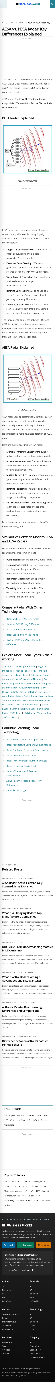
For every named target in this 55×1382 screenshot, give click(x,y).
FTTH (36, 1200)
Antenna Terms (27, 1003)
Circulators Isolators (10, 1314)
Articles (5, 1281)
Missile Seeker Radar (26, 696)
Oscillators (6, 1325)
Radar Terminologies (17, 790)
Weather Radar (44, 713)
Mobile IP (8, 1205)
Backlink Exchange (38, 1357)
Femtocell (8, 1186)
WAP (48, 1200)
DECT (6, 1181)
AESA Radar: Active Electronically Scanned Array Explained (22, 884)
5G (20, 942)
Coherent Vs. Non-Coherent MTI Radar (21, 679)
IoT (28, 1120)
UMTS (45, 1115)
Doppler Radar (17, 683)
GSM (39, 1115)
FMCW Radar (33, 683)
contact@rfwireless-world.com (18, 1270)
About (32, 1342)
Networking (9, 1200)
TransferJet (37, 1181)
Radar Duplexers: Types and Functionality (27, 750)
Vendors (6, 908)
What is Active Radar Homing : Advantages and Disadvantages (22, 978)
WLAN (12, 1120)
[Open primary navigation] (3, 4)
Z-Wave (20, 1115)
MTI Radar (7, 704)
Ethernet (34, 1186)
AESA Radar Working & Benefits (19, 666)
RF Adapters (7, 1329)
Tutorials (34, 1281)
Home (3, 22)
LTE (6, 1120)
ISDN (13, 1181)
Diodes (5, 1318)
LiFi (25, 1191)
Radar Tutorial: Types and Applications (25, 739)
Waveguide (9, 1125)
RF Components (22, 908)
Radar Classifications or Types (21, 755)
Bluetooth (30, 1115)
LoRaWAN (6, 1301)
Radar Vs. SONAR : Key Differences (23, 624)
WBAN (27, 1181)
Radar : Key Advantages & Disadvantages (26, 760)
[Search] (52, 4)
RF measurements (12, 1195)
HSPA (17, 1186)
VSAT (24, 1195)
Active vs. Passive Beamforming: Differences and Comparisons (22, 1009)
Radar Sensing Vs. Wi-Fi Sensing (22, 634)
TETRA (43, 1186)
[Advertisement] (27, 56)
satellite (44, 1120)
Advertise (6, 1350)
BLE (46, 1181)
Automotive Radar (40, 675)
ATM (20, 1181)
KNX (42, 1200)
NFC (38, 1191)
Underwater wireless (13, 1191)
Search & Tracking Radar (22, 708)
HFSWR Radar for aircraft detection (19, 691)
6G (31, 1290)
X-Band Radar (10, 717)
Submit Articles (36, 1353)
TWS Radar (15, 713)
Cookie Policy (35, 1350)
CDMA (32, 1325)
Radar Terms (21, 22)
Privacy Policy (35, 1346)
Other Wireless (27, 1037)
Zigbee (12, 1115)
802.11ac (21, 1120)
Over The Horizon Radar (27, 704)
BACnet (25, 1186)
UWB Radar (29, 713)
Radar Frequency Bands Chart (21, 766)
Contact (5, 1353)
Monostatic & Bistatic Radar (37, 700)
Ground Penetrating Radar (32, 687)
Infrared (45, 1191)
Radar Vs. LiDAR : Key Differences (22, 618)
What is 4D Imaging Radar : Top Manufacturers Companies (22, 914)
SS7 (38, 1195)
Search (5, 1346)
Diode (31, 1195)
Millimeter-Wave (9, 1322)
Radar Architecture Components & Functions (28, 744)
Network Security (24, 1200)
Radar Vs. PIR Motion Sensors (21, 629)
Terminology (11, 22)
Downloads (7, 1342)
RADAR (35, 1120)
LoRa (32, 1191)
